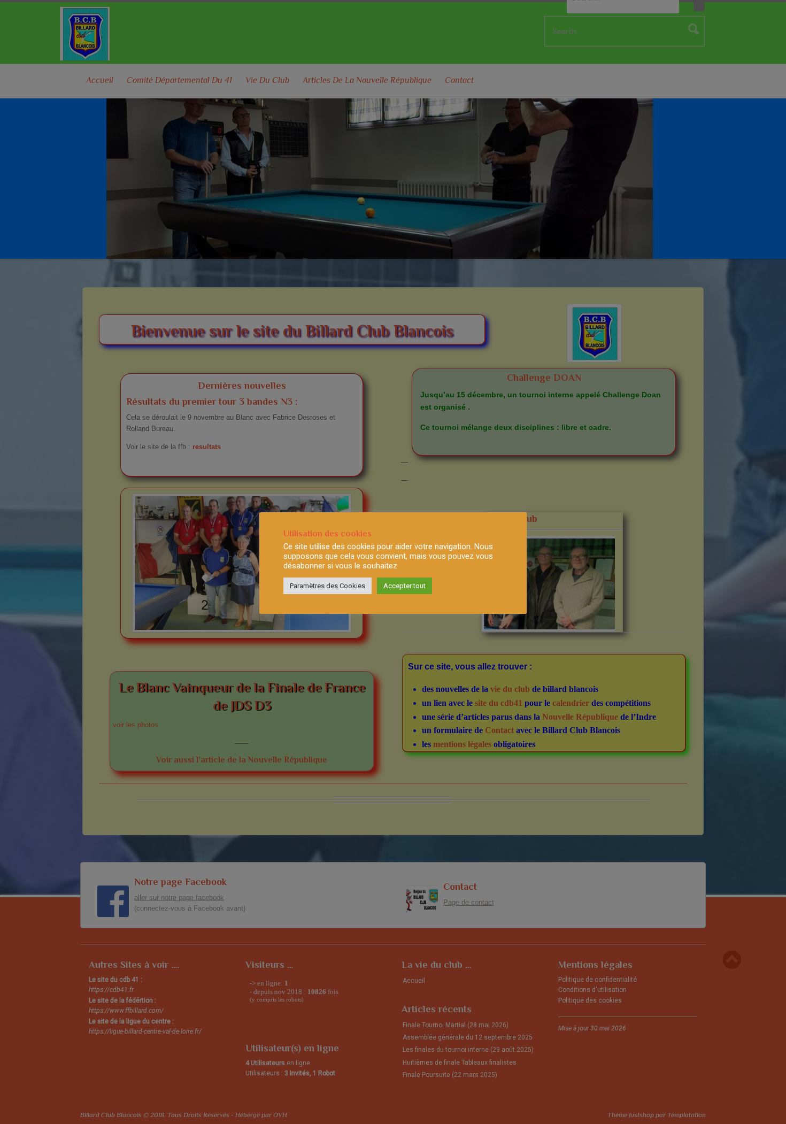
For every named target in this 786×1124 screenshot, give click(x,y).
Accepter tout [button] (404, 586)
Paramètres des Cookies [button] (327, 586)
